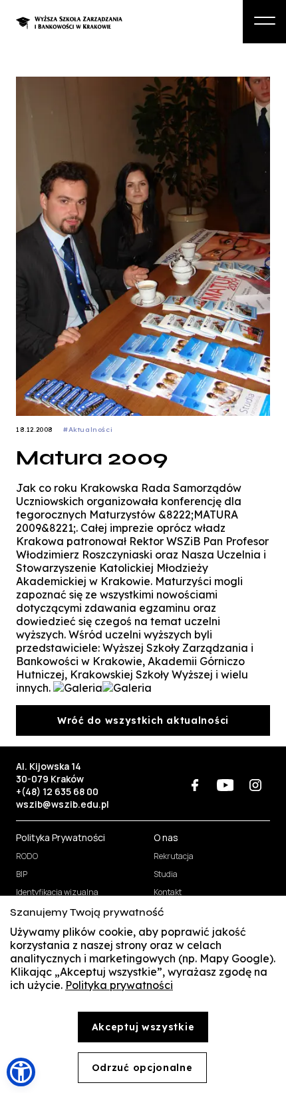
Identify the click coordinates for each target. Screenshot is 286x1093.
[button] (21, 1072)
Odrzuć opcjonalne (142, 1068)
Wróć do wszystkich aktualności (143, 720)
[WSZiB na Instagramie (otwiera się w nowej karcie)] (255, 785)
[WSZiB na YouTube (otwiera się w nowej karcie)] (225, 785)
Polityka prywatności (119, 985)
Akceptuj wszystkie (143, 1027)
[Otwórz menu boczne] (264, 21)
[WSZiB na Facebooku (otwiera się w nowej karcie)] (195, 785)
